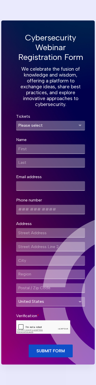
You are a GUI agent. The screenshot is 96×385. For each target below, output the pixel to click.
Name (21, 139)
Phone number (29, 200)
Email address (29, 176)
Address (24, 223)
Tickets (23, 116)
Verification (26, 315)
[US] (50, 301)
